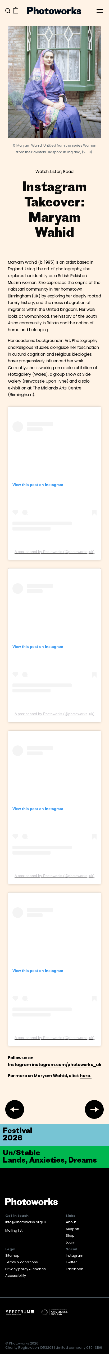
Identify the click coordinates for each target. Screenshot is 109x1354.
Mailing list (13, 1230)
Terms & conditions (21, 1262)
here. (86, 1075)
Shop (70, 1235)
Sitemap (12, 1255)
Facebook (74, 1269)
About (71, 1222)
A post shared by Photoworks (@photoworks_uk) (54, 552)
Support (72, 1229)
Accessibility (15, 1275)
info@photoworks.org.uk (25, 1222)
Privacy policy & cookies (25, 1269)
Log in (70, 1242)
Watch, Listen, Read (54, 171)
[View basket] (15, 11)
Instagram (74, 1255)
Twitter (71, 1262)
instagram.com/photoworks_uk (66, 1064)
